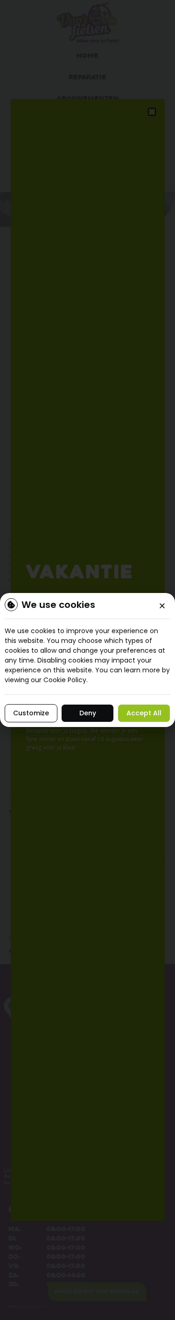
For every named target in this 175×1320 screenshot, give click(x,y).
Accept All (143, 713)
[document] (87, 660)
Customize (31, 713)
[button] (162, 605)
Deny (87, 713)
